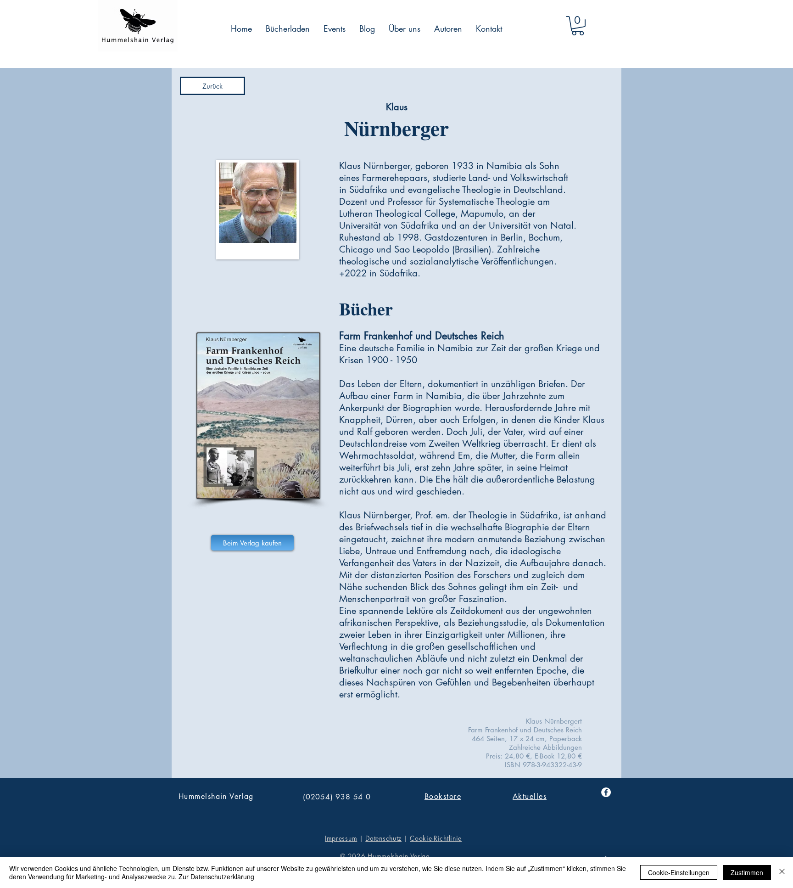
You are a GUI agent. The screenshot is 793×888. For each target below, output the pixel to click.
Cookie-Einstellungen (678, 872)
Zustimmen (747, 872)
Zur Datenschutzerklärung (216, 876)
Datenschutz (383, 838)
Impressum (341, 838)
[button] (577, 25)
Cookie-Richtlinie (436, 838)
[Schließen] (781, 872)
